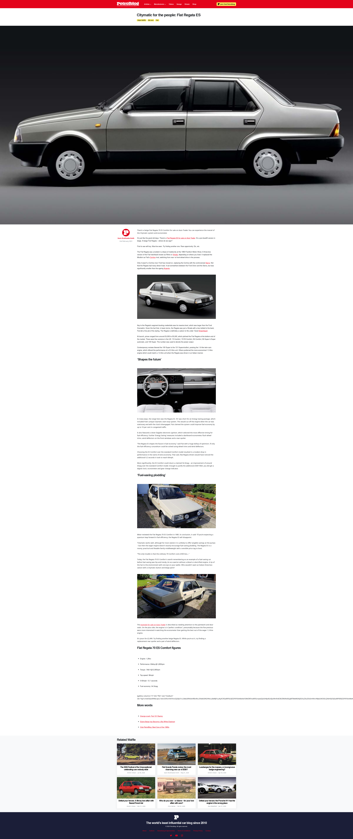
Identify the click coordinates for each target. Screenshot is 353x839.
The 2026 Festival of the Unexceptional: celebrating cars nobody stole (136, 768)
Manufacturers (159, 4)
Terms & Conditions (184, 831)
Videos (171, 4)
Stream (187, 4)
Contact (208, 831)
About (144, 831)
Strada (175, 254)
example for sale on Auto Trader (153, 625)
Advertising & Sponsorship (166, 831)
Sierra (208, 263)
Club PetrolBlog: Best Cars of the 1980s (154, 727)
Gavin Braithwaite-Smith (126, 238)
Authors (151, 831)
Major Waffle (142, 20)
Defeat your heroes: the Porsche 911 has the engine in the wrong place (217, 801)
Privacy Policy (198, 831)
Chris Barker (172, 806)
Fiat (157, 20)
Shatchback (203, 331)
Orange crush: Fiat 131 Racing (151, 716)
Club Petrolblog (227, 4)
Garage (179, 4)
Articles (147, 4)
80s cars (150, 20)
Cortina (152, 257)
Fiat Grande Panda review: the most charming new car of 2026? (176, 768)
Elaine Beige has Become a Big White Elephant (157, 721)
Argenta (167, 268)
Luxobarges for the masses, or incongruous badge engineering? (217, 768)
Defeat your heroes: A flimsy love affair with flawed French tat (136, 801)
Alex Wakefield (212, 806)
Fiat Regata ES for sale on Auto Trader (181, 238)
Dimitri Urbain (131, 773)
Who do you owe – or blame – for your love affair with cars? (176, 801)
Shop (194, 4)
